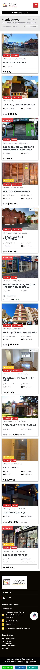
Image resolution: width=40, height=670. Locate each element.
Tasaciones (6, 641)
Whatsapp (8, 668)
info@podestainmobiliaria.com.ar (18, 628)
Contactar (21, 668)
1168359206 (10, 624)
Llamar (33, 668)
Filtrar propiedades (21, 13)
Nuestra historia (8, 639)
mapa (33, 27)
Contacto (5, 648)
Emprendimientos (9, 646)
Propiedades (7, 643)
